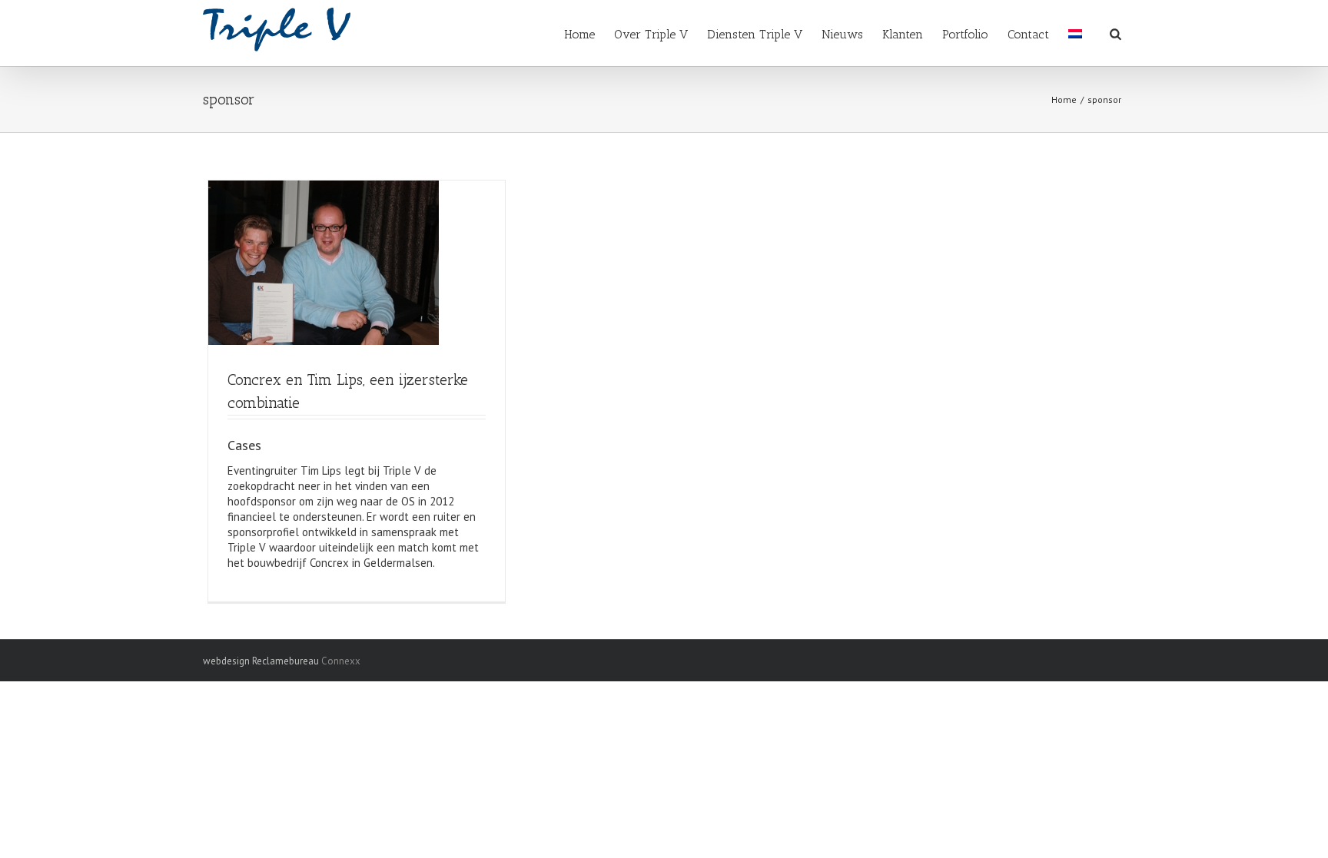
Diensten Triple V (754, 34)
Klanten (902, 34)
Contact (1028, 34)
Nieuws (842, 34)
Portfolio (965, 34)
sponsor (1104, 99)
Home (579, 34)
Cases (244, 445)
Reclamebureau (285, 661)
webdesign (226, 661)
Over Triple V (651, 34)
